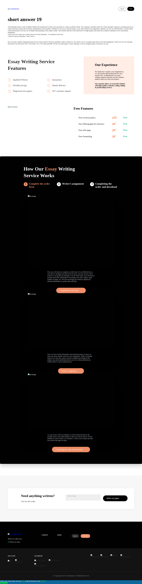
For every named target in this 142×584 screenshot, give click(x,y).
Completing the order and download (106, 185)
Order (130, 9)
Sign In (122, 9)
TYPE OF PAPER (71, 496)
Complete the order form (39, 185)
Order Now (85, 536)
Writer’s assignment (73, 183)
